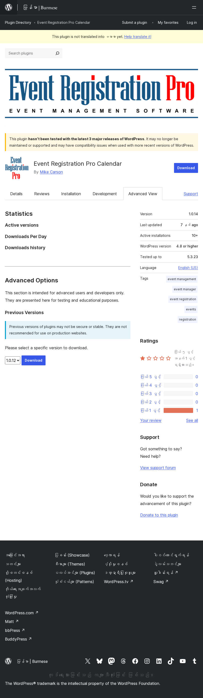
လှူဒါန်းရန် (165, 572)
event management (182, 279)
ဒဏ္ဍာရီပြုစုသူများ (120, 572)
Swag (161, 581)
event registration (183, 299)
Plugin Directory (18, 22)
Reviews (42, 193)
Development (105, 193)
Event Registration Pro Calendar (78, 163)
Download (186, 168)
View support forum (158, 467)
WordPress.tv (118, 581)
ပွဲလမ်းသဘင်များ (167, 564)
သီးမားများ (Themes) (69, 564)
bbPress (15, 630)
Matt (12, 621)
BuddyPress (18, 639)
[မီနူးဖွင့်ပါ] (195, 7)
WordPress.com (22, 612)
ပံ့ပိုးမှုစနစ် (116, 564)
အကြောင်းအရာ (15, 555)
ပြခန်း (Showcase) (72, 555)
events (191, 309)
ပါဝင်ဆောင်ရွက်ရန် (171, 555)
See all (192, 420)
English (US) (188, 268)
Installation (71, 193)
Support (191, 193)
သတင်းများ (13, 564)
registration (187, 319)
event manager (185, 289)
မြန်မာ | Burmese (32, 661)
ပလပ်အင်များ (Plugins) (74, 572)
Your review (150, 420)
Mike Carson (51, 171)
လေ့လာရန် (112, 555)
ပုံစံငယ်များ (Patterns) (74, 581)
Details (16, 193)
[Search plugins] (57, 53)
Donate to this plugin (159, 514)
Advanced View (142, 193)
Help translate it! (137, 36)
